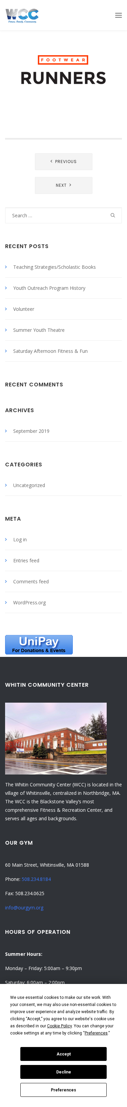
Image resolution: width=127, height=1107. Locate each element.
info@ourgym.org (24, 907)
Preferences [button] (96, 1033)
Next (61, 185)
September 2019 (31, 431)
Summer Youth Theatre (39, 330)
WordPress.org (29, 602)
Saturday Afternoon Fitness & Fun (50, 351)
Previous (66, 161)
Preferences (63, 1090)
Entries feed (26, 560)
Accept (64, 1054)
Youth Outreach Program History (49, 288)
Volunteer (23, 309)
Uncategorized (29, 485)
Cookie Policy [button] (59, 1026)
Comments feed (31, 581)
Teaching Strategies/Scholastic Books (54, 267)
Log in (20, 539)
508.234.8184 (36, 879)
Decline (63, 1072)
